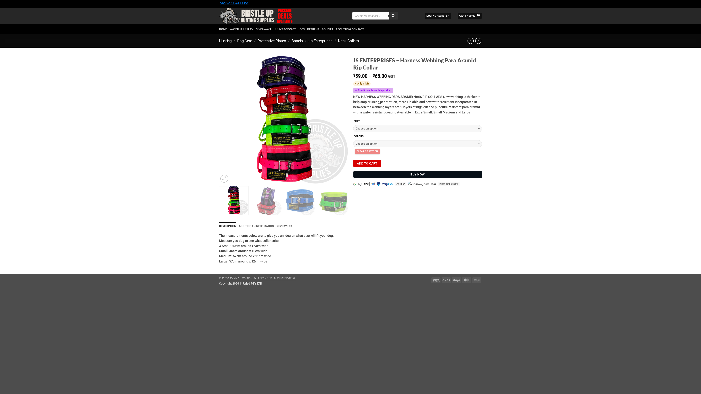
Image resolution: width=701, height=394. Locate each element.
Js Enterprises (320, 41)
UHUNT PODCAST (285, 29)
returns (313, 29)
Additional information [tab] (256, 225)
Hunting (225, 41)
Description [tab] (227, 225)
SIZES (357, 121)
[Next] (340, 119)
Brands (297, 41)
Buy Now (417, 174)
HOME (223, 29)
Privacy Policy (229, 277)
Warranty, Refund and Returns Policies (269, 277)
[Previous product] (478, 41)
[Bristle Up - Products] (283, 16)
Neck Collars (348, 41)
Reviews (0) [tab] (284, 225)
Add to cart (367, 163)
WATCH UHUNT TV (241, 29)
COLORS (358, 136)
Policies (327, 29)
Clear (367, 151)
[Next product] (471, 41)
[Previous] (226, 119)
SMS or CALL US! (234, 3)
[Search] (393, 16)
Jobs (301, 29)
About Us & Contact (350, 29)
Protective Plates (272, 41)
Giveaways (263, 29)
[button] (470, 16)
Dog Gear (244, 41)
